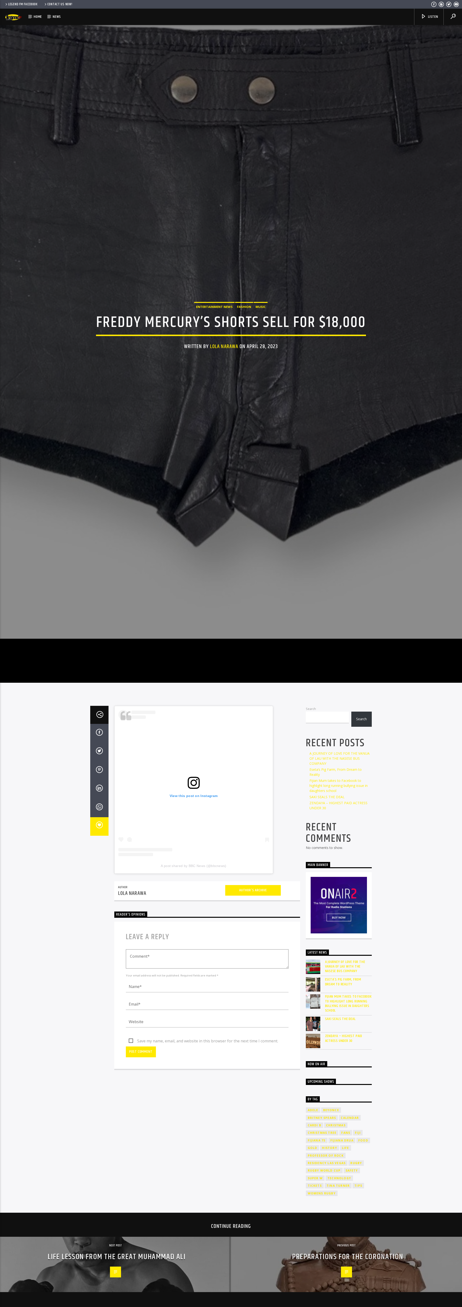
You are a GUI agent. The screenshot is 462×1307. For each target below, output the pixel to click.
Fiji (358, 1194)
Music (261, 335)
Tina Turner (338, 1246)
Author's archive (253, 951)
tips (358, 1246)
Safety (352, 1231)
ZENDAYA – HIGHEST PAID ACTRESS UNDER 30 (343, 1099)
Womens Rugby (322, 1254)
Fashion (244, 335)
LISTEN (432, 17)
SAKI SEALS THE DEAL (327, 857)
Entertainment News (214, 335)
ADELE (313, 1171)
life (345, 1209)
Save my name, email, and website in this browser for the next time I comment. (207, 1101)
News (57, 17)
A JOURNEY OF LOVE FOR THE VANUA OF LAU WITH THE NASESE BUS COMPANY (339, 819)
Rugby (356, 1224)
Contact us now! (59, 4)
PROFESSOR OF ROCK (326, 1216)
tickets (315, 1246)
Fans (345, 1194)
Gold (312, 1209)
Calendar (350, 1178)
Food (363, 1201)
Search (311, 769)
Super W (315, 1239)
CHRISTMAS (336, 1186)
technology (339, 1239)
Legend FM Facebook (23, 4)
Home (38, 17)
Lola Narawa (224, 374)
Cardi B (314, 1186)
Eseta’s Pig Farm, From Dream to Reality (343, 1042)
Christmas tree (322, 1194)
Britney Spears (322, 1178)
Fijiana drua (341, 1201)
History (329, 1209)
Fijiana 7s (317, 1201)
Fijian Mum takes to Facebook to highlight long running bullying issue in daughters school (338, 846)
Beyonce (331, 1171)
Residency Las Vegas (327, 1224)
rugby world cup (324, 1231)
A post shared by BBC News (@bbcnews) (193, 926)
